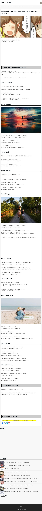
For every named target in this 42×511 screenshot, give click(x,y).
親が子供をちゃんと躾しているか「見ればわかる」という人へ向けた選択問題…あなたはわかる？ (21, 491)
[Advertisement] (21, 55)
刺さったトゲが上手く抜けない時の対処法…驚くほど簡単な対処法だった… (17, 475)
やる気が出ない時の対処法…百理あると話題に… (12, 468)
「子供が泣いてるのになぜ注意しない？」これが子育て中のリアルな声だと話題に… (18, 484)
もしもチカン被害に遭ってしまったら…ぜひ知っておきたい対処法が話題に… (17, 465)
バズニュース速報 (5, 2)
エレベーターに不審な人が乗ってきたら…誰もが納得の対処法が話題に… (16, 462)
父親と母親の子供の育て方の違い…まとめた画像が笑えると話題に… (16, 488)
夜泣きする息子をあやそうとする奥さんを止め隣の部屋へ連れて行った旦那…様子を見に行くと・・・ (21, 481)
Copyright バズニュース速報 (21, 509)
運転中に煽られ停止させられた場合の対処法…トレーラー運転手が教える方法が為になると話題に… (21, 478)
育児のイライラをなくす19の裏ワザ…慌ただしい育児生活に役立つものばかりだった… (19, 420)
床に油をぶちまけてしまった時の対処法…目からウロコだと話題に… (16, 471)
